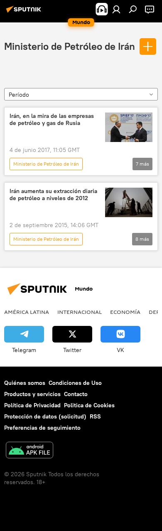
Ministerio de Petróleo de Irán (69, 46)
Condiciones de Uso (75, 383)
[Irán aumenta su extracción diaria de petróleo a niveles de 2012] (128, 202)
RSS (95, 416)
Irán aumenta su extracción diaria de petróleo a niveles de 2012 (53, 195)
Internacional (79, 312)
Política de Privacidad (32, 405)
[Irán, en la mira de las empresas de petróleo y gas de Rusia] (128, 127)
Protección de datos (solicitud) (45, 416)
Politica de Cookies (89, 405)
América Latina (26, 312)
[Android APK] (29, 451)
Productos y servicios (32, 394)
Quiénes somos (24, 383)
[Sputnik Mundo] (25, 12)
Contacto (76, 394)
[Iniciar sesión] (116, 9)
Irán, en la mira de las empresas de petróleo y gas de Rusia (52, 120)
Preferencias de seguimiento (42, 427)
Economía (125, 312)
